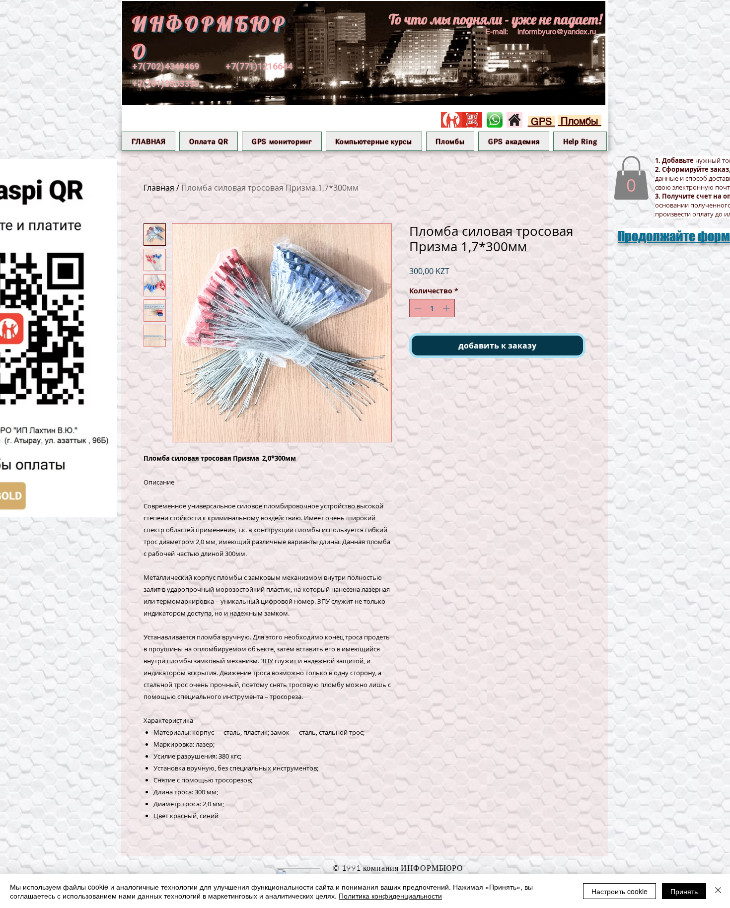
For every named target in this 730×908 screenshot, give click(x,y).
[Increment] (447, 308)
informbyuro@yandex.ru (556, 31)
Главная (159, 187)
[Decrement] (417, 308)
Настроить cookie (619, 891)
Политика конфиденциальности (390, 896)
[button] (281, 141)
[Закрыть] (718, 891)
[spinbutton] (432, 308)
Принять (684, 891)
